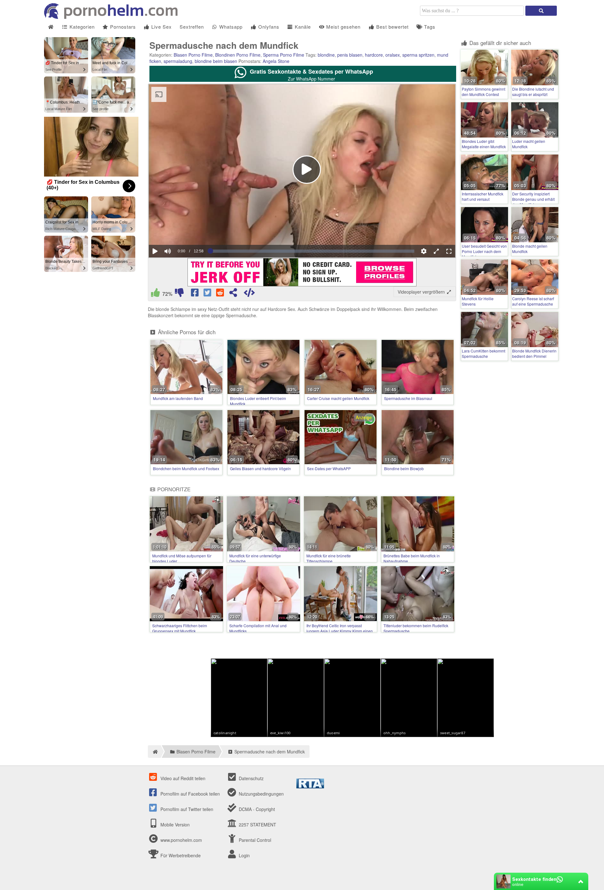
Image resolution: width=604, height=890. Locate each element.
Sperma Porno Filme (283, 55)
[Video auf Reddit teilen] (220, 294)
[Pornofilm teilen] (233, 294)
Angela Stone (276, 61)
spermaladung (178, 61)
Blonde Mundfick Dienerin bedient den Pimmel (534, 353)
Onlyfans (268, 26)
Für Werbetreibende (180, 855)
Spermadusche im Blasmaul (408, 398)
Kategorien (81, 26)
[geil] (155, 294)
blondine (326, 55)
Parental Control (254, 840)
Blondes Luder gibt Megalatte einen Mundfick (484, 143)
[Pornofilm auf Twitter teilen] (208, 294)
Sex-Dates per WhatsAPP (329, 468)
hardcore (374, 55)
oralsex (392, 55)
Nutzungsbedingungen (261, 794)
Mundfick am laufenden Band (178, 398)
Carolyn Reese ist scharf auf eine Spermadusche (533, 301)
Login (244, 855)
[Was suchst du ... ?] (541, 11)
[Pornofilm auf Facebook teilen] (195, 294)
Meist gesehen (343, 26)
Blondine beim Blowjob (404, 468)
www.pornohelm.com (181, 840)
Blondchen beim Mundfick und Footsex (186, 468)
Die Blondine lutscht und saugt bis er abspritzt (533, 91)
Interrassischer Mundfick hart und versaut (482, 196)
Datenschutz (251, 778)
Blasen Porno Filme (193, 55)
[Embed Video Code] (249, 294)
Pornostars (122, 26)
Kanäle (302, 26)
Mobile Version (174, 824)
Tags (428, 26)
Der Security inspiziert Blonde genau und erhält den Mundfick (533, 199)
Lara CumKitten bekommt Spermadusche (483, 353)
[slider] (178, 232)
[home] (154, 751)
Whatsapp (230, 26)
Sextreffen (192, 26)
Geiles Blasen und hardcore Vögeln (260, 468)
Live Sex (161, 26)
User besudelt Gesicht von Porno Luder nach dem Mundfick (484, 251)
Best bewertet (392, 26)
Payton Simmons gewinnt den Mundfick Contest (483, 91)
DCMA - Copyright (256, 809)
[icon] (51, 27)
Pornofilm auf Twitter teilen (186, 809)
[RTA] (310, 786)
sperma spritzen (418, 55)
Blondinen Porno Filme (237, 55)
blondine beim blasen (216, 61)
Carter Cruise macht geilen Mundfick (338, 398)
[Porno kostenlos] (113, 17)
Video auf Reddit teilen (182, 778)
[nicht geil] (179, 294)
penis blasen (349, 55)
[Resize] (436, 251)
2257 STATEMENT (257, 824)
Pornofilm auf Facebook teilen (189, 794)
